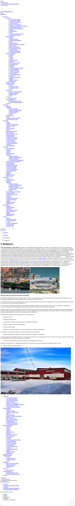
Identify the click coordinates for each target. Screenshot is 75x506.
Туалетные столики (11, 199)
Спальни (11, 66)
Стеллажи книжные (11, 139)
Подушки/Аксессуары (14, 48)
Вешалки (11, 54)
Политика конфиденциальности (12, 488)
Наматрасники (13, 31)
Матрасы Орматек (13, 93)
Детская (5, 147)
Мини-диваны (13, 45)
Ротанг (8, 97)
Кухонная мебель (10, 83)
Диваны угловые (13, 39)
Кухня (5, 216)
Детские (11, 57)
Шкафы (11, 78)
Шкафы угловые (13, 79)
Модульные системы (14, 47)
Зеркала (11, 58)
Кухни (11, 85)
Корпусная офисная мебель (16, 102)
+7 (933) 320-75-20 (5, 4)
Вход (2, 13)
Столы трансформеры (11, 223)
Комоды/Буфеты (13, 60)
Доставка (6, 487)
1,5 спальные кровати (14, 19)
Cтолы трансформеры (11, 143)
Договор (6, 484)
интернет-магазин (41, 258)
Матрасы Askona (13, 108)
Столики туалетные (14, 70)
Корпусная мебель (11, 53)
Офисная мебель (10, 99)
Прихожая (6, 204)
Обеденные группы (11, 219)
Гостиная (6, 120)
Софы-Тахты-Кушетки (15, 51)
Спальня (6, 177)
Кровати (8, 18)
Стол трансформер (14, 69)
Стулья (11, 89)
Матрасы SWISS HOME (15, 91)
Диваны (11, 37)
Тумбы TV (12, 76)
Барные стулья (10, 226)
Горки (10, 56)
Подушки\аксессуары (14, 35)
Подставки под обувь (14, 62)
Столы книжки (13, 73)
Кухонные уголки (13, 86)
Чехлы (11, 32)
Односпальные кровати (15, 27)
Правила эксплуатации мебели (11, 485)
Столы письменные (11, 170)
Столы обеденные (13, 87)
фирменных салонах (15, 259)
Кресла (11, 41)
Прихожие (12, 65)
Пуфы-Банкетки (13, 49)
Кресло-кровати (13, 43)
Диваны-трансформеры (15, 40)
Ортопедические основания (16, 28)
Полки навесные (13, 64)
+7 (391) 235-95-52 (5, 479)
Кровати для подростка (15, 24)
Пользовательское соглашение (11, 489)
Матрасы (11, 29)
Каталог (6, 16)
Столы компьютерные (14, 74)
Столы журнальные (14, 72)
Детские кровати (13, 23)
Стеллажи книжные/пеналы (16, 68)
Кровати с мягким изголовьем (16, 44)
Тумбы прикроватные (14, 52)
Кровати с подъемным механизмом (18, 26)
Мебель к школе (10, 82)
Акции (8, 103)
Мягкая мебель (10, 36)
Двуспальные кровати (14, 20)
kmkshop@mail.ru (14, 4)
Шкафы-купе (12, 81)
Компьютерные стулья (15, 101)
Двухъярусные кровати (15, 22)
